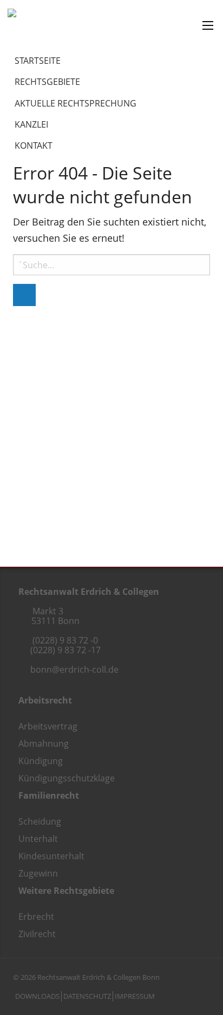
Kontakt (34, 145)
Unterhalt (38, 838)
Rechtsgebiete (47, 82)
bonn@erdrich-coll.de (74, 669)
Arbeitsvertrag (47, 726)
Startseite (38, 61)
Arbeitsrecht (45, 700)
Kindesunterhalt (51, 856)
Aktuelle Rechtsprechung (75, 103)
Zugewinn (38, 873)
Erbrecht (36, 916)
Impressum (135, 996)
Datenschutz (87, 996)
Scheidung (39, 821)
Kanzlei (31, 124)
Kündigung (40, 761)
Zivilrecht (37, 934)
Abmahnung (43, 743)
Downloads (37, 996)
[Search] (24, 295)
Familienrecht (48, 795)
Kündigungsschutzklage (66, 778)
